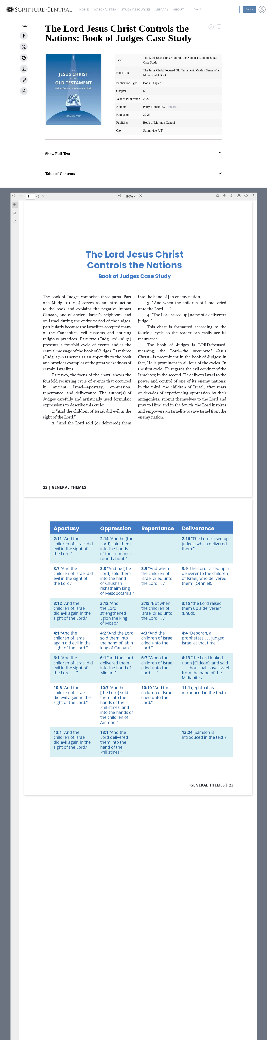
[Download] (239, 196)
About (178, 9)
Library (161, 9)
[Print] (246, 196)
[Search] (14, 196)
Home (84, 9)
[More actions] (253, 196)
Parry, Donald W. (154, 106)
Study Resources (136, 9)
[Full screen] (225, 196)
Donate (249, 9)
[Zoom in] (141, 196)
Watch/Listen (105, 9)
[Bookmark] (15, 213)
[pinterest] (24, 58)
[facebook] (24, 36)
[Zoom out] (120, 196)
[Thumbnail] (15, 205)
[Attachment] (15, 222)
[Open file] (232, 196)
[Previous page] (21, 196)
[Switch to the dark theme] (217, 196)
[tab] (14, 205)
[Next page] (43, 196)
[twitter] (24, 47)
